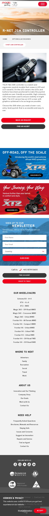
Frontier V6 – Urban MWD (24, 328)
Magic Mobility (9, 4)
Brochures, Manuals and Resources (24, 424)
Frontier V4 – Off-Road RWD (24, 342)
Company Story (24, 395)
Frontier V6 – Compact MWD (24, 324)
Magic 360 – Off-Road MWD (24, 310)
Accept (40, 511)
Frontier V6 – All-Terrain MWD (24, 320)
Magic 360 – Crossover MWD (24, 313)
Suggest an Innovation (24, 435)
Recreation (24, 365)
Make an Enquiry (23, 120)
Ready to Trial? (24, 281)
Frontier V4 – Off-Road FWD (24, 339)
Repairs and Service (24, 439)
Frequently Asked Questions (24, 421)
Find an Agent (23, 126)
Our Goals (24, 398)
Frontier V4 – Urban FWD (24, 331)
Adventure (24, 358)
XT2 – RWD (24, 306)
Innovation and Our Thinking (24, 391)
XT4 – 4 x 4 (24, 302)
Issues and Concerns (24, 432)
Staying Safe (24, 428)
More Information (25, 511)
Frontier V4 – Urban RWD (24, 335)
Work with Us (24, 402)
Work (24, 376)
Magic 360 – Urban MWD (24, 317)
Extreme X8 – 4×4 (24, 299)
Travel (24, 372)
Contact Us (24, 406)
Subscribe (24, 258)
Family (24, 361)
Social (24, 368)
